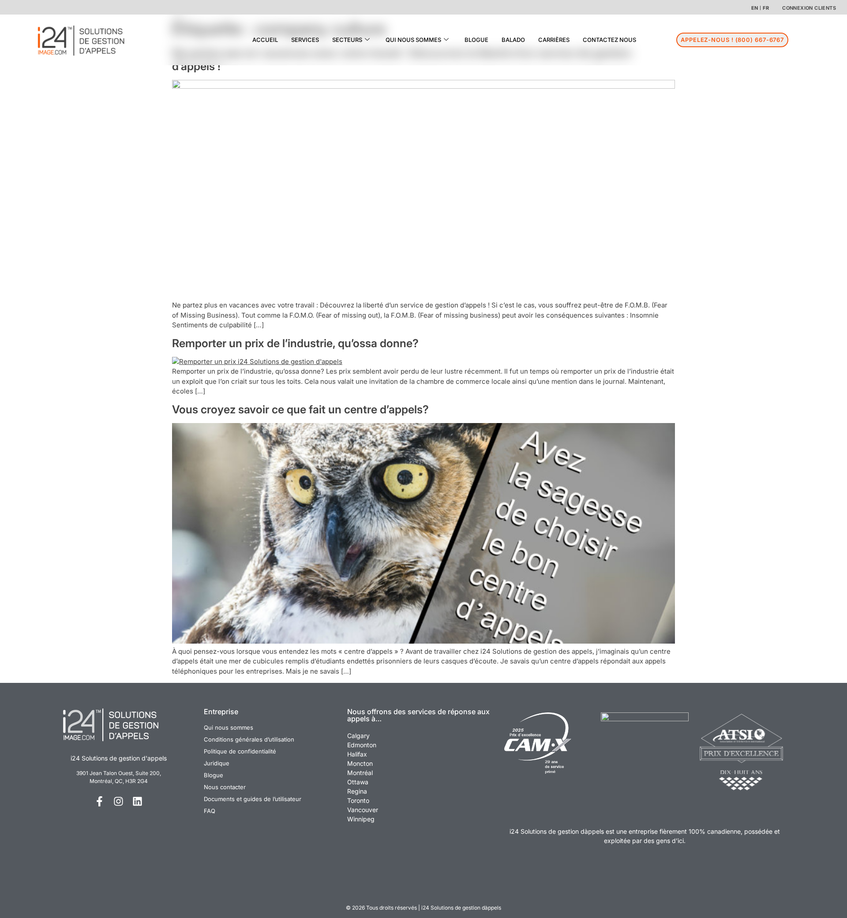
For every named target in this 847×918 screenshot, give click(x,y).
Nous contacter (225, 787)
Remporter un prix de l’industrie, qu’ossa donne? (295, 343)
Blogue (476, 39)
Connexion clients (809, 8)
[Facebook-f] (99, 801)
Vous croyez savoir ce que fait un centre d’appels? (300, 409)
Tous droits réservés (391, 907)
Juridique (216, 763)
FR (766, 8)
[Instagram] (118, 801)
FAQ (209, 810)
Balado (513, 39)
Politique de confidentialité (240, 751)
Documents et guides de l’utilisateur (252, 798)
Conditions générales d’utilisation (249, 739)
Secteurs (347, 39)
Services (305, 39)
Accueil (265, 39)
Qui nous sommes (228, 727)
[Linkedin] (137, 801)
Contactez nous (609, 39)
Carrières (554, 39)
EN (754, 8)
